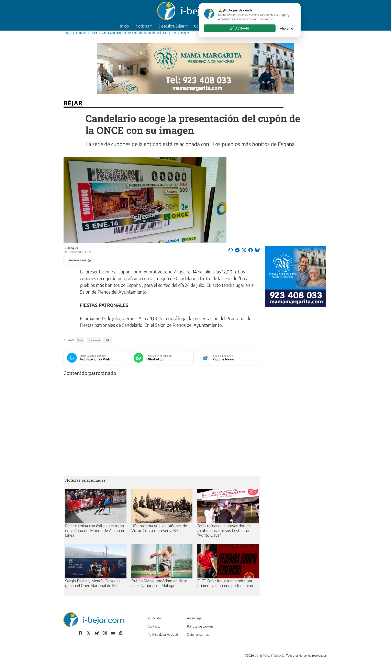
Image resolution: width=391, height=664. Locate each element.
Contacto (154, 626)
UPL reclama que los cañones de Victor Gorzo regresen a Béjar (159, 528)
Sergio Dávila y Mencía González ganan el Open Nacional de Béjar (93, 583)
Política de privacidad (163, 634)
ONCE (107, 340)
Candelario (94, 340)
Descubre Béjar (172, 25)
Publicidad (155, 618)
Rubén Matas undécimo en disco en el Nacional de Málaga (159, 583)
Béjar (94, 32)
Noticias (142, 25)
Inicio (124, 25)
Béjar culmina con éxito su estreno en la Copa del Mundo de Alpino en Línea (95, 530)
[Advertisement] (162, 427)
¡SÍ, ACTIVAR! (239, 28)
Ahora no (286, 28)
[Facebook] (80, 632)
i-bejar (67, 32)
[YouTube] (113, 632)
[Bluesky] (96, 632)
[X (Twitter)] (88, 632)
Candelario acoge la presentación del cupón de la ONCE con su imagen (146, 32)
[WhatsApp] (121, 632)
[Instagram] (104, 632)
